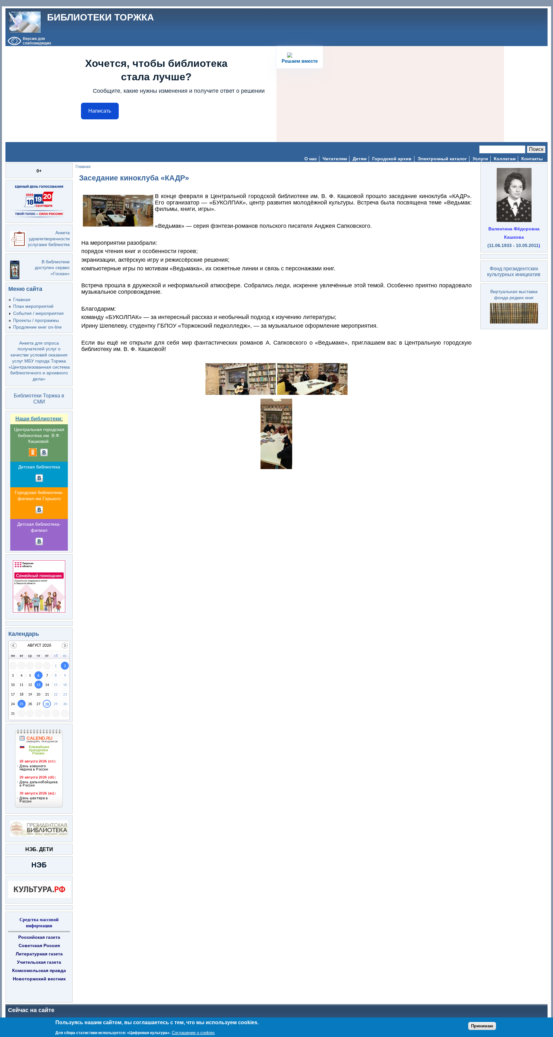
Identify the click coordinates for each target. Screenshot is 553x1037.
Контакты (532, 158)
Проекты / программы (36, 320)
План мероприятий (33, 306)
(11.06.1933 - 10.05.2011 (513, 245)
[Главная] (25, 21)
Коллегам (505, 158)
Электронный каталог (442, 158)
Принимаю (482, 1025)
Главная (21, 299)
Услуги (480, 158)
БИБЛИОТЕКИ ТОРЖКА (100, 17)
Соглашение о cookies (193, 1032)
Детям (359, 158)
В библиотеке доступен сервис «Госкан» (52, 267)
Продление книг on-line (37, 327)
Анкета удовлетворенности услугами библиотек (49, 238)
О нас (310, 158)
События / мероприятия (38, 313)
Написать (99, 111)
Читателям (335, 158)
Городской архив (392, 158)
